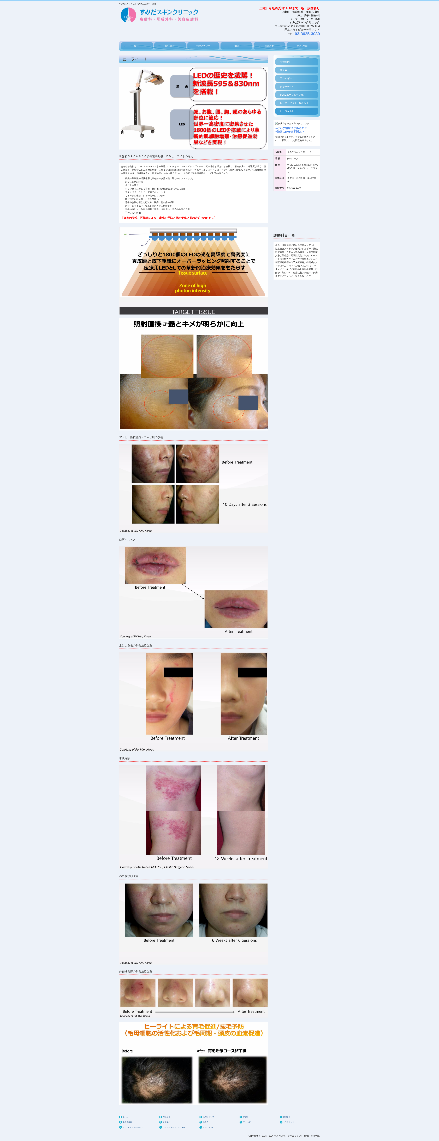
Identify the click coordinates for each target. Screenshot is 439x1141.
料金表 (283, 70)
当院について (203, 46)
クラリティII (286, 86)
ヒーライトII (286, 111)
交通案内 (285, 61)
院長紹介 (170, 46)
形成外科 (269, 46)
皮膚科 (236, 46)
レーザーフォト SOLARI (294, 103)
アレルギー (286, 78)
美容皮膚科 (303, 46)
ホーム (137, 46)
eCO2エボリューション (293, 94)
